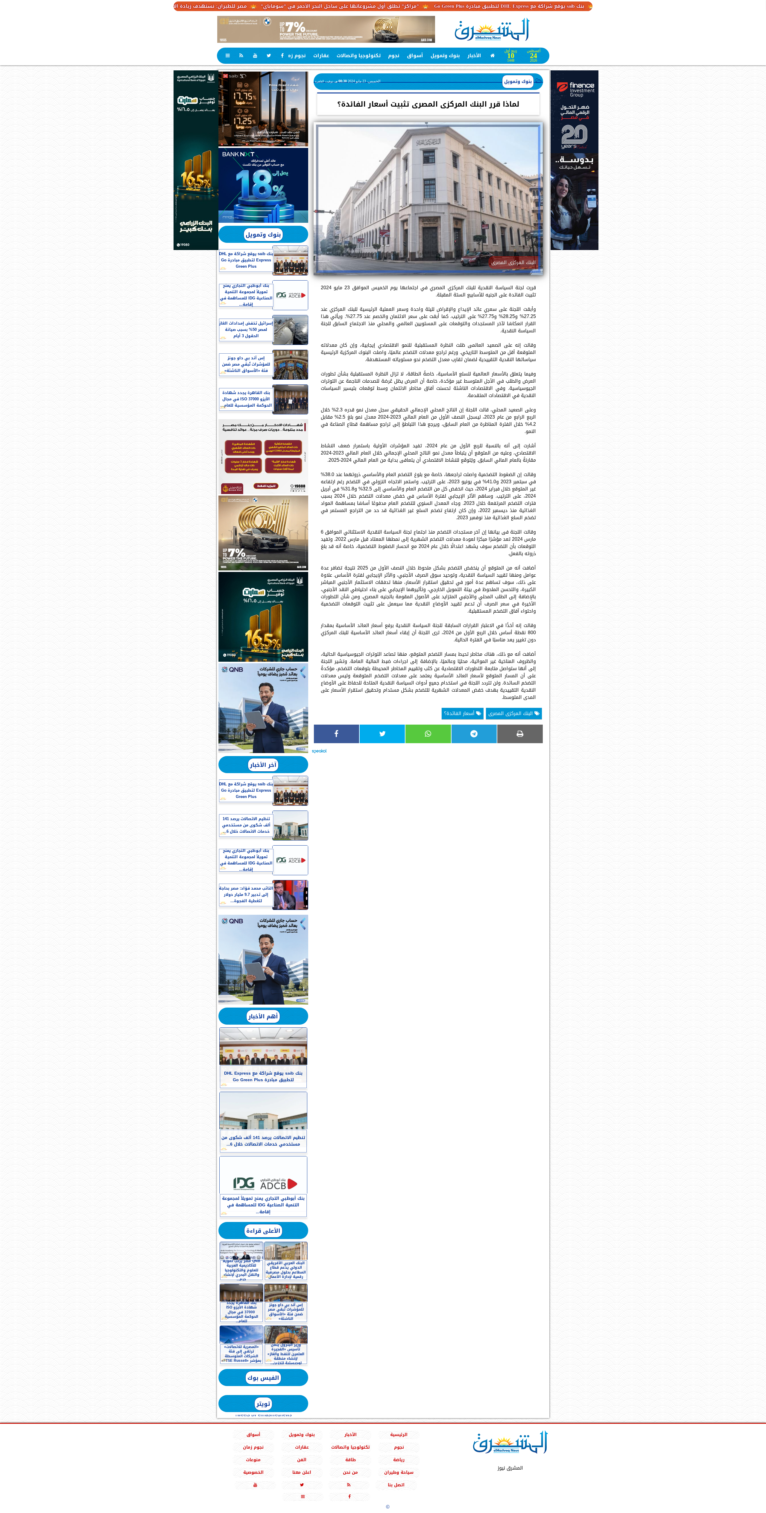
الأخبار (474, 55)
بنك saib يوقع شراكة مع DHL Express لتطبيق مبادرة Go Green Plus (582, 6)
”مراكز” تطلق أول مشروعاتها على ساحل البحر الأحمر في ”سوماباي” (412, 6)
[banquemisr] (263, 456)
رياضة (399, 1460)
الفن (301, 1460)
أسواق (415, 55)
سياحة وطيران (399, 1472)
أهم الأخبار (263, 1016)
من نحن (350, 1472)
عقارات (321, 55)
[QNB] (263, 708)
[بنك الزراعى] (263, 617)
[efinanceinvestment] (574, 190)
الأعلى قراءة (263, 1230)
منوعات (253, 1460)
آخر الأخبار (263, 764)
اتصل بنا (396, 1485)
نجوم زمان (294, 55)
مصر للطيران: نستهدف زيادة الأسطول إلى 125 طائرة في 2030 (247, 6)
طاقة (350, 1460)
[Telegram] (474, 734)
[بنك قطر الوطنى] (263, 960)
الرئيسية (399, 1435)
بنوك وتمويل (445, 55)
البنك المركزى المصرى (511, 713)
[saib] (263, 109)
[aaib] (326, 29)
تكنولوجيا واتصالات (359, 55)
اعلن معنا (301, 1472)
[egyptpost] (196, 160)
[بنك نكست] (263, 185)
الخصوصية (253, 1472)
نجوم (393, 55)
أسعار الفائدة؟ (460, 713)
